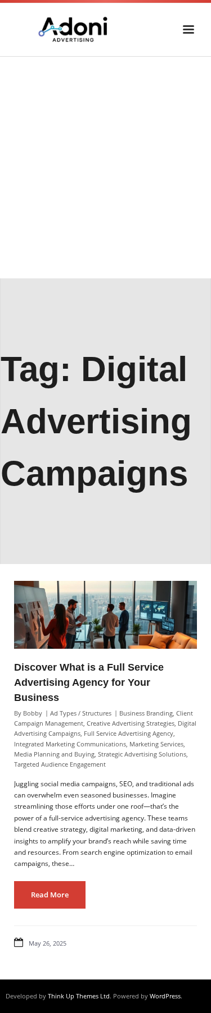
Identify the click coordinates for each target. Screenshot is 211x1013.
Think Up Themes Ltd (79, 996)
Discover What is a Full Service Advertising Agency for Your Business (89, 682)
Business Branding (146, 713)
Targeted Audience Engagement (60, 764)
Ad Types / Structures (80, 713)
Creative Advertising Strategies (130, 723)
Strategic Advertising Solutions (142, 754)
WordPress (165, 996)
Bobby (32, 713)
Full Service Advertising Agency (128, 733)
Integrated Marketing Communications (70, 744)
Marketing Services (156, 744)
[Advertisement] (105, 167)
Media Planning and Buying (54, 754)
